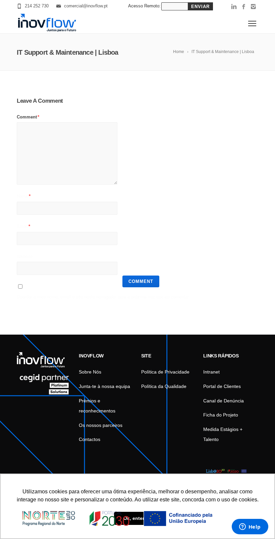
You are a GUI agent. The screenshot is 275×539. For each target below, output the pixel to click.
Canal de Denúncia (223, 400)
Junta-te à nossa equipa (104, 386)
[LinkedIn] (234, 7)
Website (25, 256)
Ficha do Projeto (220, 415)
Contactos (89, 439)
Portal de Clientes (222, 386)
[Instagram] (253, 7)
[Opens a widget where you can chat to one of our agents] (249, 527)
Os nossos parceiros (100, 425)
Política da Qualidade (163, 386)
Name (24, 196)
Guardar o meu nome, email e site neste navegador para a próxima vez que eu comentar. (103, 296)
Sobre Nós (90, 372)
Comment (28, 116)
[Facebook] (244, 7)
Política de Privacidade (165, 372)
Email (23, 226)
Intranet (211, 372)
